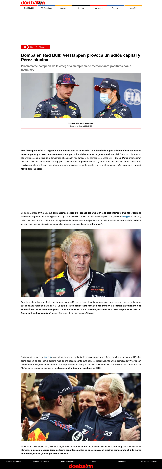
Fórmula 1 (42, 47)
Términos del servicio (40, 461)
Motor (32, 47)
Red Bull (47, 357)
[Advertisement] (81, 27)
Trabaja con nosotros (148, 461)
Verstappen (125, 216)
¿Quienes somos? (67, 461)
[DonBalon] (24, 47)
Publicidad (121, 461)
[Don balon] (78, 2)
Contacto (94, 461)
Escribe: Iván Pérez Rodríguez (81, 123)
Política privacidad (13, 461)
